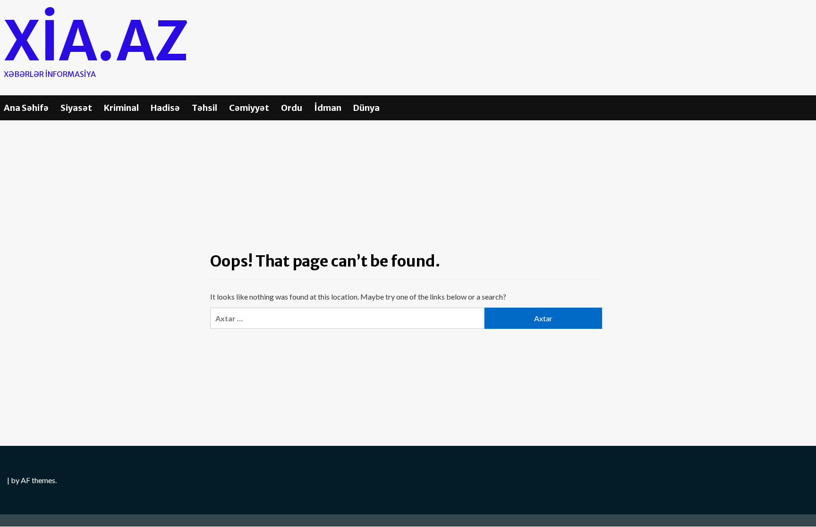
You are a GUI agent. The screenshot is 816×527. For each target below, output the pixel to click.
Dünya (366, 107)
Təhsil (204, 107)
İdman (327, 107)
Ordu (291, 107)
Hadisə (165, 107)
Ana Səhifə (26, 107)
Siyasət (76, 107)
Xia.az (96, 41)
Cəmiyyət (249, 107)
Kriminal (121, 107)
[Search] (807, 107)
